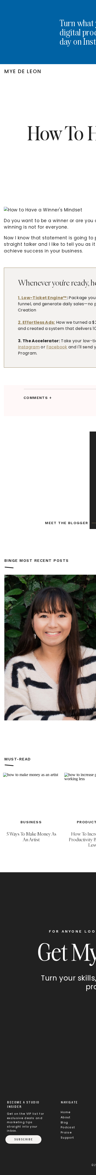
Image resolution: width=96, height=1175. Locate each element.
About (66, 1117)
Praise (66, 1132)
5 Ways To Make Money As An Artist (31, 837)
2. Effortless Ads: (36, 322)
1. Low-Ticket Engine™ (42, 298)
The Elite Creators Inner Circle (38, 770)
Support (67, 1137)
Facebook (56, 347)
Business (31, 822)
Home (65, 1112)
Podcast (68, 1127)
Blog (64, 1122)
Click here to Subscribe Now (46, 734)
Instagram (29, 347)
